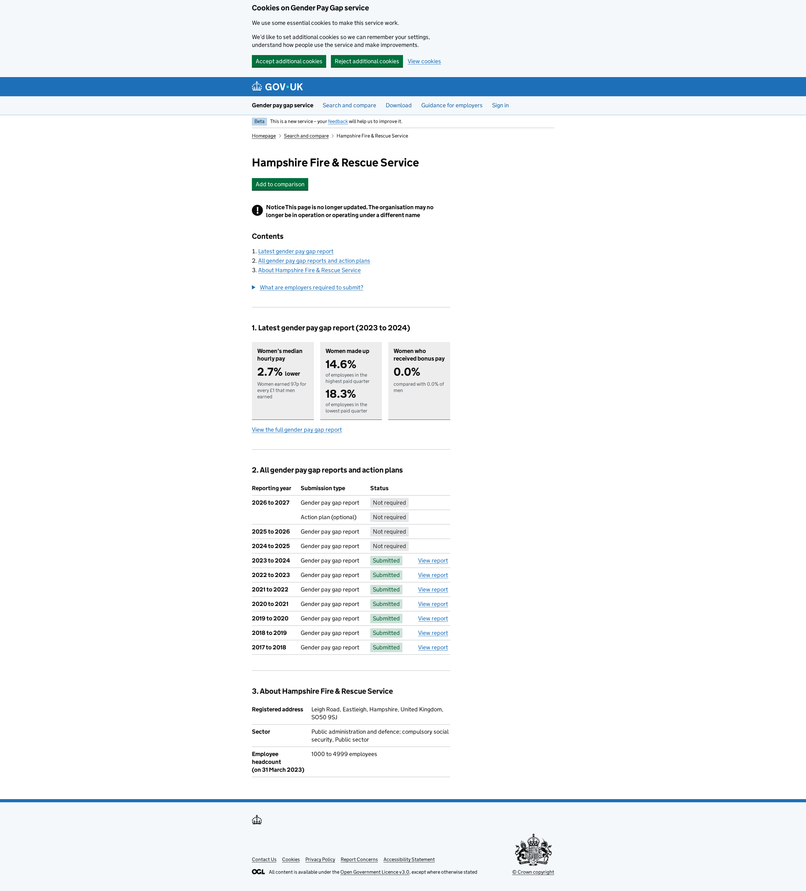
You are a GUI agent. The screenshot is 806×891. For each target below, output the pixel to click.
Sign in (500, 105)
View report (433, 560)
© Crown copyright (533, 872)
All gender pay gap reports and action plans (314, 260)
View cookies (424, 61)
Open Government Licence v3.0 (374, 872)
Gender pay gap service (282, 105)
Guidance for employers (452, 105)
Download (399, 105)
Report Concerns (359, 859)
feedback (338, 121)
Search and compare (349, 105)
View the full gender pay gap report (297, 429)
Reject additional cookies (367, 61)
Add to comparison (282, 184)
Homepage (264, 136)
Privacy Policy (320, 859)
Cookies (291, 859)
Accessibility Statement (409, 859)
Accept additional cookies (289, 61)
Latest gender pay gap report (295, 251)
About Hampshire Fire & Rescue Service (309, 270)
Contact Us (264, 859)
